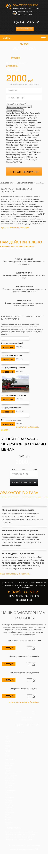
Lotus (29, 137)
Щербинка (9, 825)
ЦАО (7, 736)
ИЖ (27, 159)
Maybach (24, 140)
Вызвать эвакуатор (24, 172)
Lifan (18, 137)
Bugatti (31, 115)
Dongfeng (37, 122)
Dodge (30, 122)
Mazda (31, 140)
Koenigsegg (13, 135)
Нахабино (9, 805)
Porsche (30, 147)
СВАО (7, 741)
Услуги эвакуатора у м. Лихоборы (24, 702)
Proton (36, 147)
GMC (20, 127)
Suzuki (29, 154)
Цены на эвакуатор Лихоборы (15, 227)
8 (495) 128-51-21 (27, 22)
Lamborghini (24, 135)
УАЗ (20, 162)
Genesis (14, 127)
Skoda (39, 152)
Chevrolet (33, 118)
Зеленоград (9, 783)
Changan (20, 118)
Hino (18, 130)
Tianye (8, 157)
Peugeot (9, 147)
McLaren (37, 140)
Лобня (7, 795)
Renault (15, 149)
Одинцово (9, 807)
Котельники (9, 788)
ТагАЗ (15, 162)
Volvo (29, 157)
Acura (8, 113)
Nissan (16, 145)
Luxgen (34, 137)
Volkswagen (22, 157)
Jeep (37, 132)
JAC (27, 132)
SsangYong (15, 154)
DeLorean (16, 122)
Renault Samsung (25, 149)
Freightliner (33, 125)
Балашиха (9, 766)
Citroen (16, 120)
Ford (21, 125)
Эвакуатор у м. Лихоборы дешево (20, 428)
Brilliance (24, 115)
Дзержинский (10, 773)
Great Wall (27, 127)
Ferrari (13, 125)
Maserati (17, 140)
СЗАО (7, 756)
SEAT (34, 152)
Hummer (30, 130)
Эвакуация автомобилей (12, 343)
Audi (8, 115)
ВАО (6, 744)
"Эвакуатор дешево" (16, 845)
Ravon (8, 149)
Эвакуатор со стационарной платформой (24, 641)
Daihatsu (34, 120)
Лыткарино (9, 797)
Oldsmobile (23, 145)
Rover (14, 152)
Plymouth (16, 147)
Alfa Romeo (15, 113)
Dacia (21, 120)
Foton (26, 125)
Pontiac (24, 147)
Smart (8, 154)
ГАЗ (20, 159)
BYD (7, 118)
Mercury (22, 142)
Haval (8, 130)
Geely (8, 127)
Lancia (31, 135)
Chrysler (9, 120)
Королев (8, 785)
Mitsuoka (9, 145)
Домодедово (10, 778)
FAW (8, 125)
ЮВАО (7, 746)
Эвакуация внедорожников (13, 367)
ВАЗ (30, 159)
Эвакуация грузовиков (11, 407)
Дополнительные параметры (19, 107)
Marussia (9, 140)
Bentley (13, 115)
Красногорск (10, 790)
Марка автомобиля (15, 110)
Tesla (34, 154)
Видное (8, 768)
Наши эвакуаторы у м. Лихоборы (15, 573)
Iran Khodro (15, 132)
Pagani (35, 145)
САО (7, 739)
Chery (26, 118)
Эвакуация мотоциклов (11, 355)
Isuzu (23, 132)
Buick (36, 115)
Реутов (7, 815)
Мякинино (9, 793)
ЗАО (6, 753)
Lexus (13, 137)
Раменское (9, 812)
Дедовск (8, 770)
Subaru (23, 154)
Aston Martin (35, 113)
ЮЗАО (7, 751)
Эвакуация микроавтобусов (13, 395)
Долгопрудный (11, 775)
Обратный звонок (24, 29)
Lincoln (23, 137)
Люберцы (9, 800)
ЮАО (7, 748)
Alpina (23, 113)
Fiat (17, 125)
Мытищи (8, 802)
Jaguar (32, 132)
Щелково (8, 822)
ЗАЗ (23, 159)
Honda (23, 130)
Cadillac (13, 118)
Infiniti (8, 132)
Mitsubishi (34, 142)
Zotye (8, 159)
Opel (30, 145)
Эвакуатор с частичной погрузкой (24, 689)
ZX (12, 159)
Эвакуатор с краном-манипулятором (24, 673)
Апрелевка (9, 763)
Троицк (8, 817)
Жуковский (9, 780)
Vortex (34, 157)
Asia (27, 113)
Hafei (33, 127)
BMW (18, 115)
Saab (19, 152)
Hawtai (13, 130)
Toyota (14, 157)
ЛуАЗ (35, 159)
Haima (38, 127)
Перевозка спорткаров (11, 420)
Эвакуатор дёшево (25, 5)
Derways (23, 122)
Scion (29, 152)
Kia (7, 135)
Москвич (9, 162)
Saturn (23, 152)
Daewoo (27, 120)
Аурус (16, 159)
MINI (28, 142)
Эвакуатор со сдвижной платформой (24, 657)
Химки (7, 820)
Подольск (9, 810)
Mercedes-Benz (12, 142)
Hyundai (37, 130)
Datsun (9, 122)
